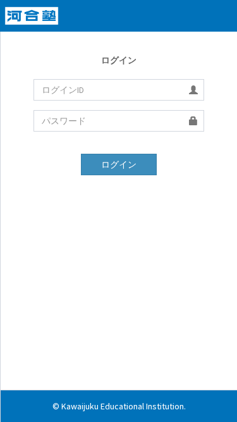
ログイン (119, 164)
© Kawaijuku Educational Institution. (119, 406)
